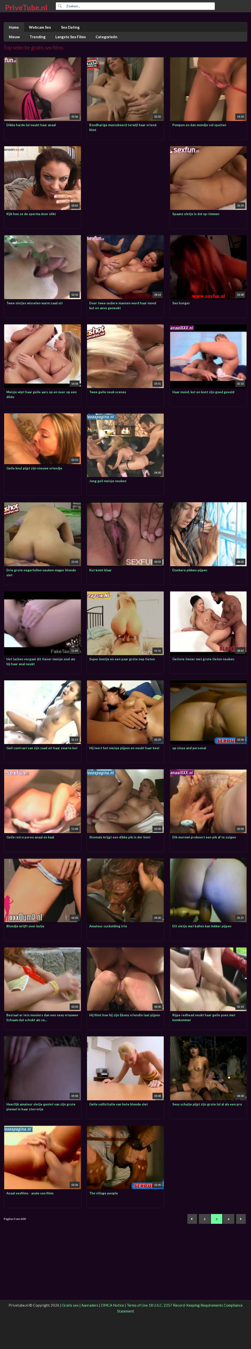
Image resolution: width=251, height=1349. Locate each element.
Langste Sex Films (70, 37)
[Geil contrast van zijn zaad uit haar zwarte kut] (42, 683)
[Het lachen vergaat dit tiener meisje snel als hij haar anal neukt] (42, 594)
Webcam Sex (40, 27)
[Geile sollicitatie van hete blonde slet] (125, 1039)
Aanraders (89, 1305)
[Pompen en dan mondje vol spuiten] (208, 60)
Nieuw (14, 37)
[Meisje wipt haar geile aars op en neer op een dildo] (42, 327)
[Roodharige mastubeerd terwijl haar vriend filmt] (125, 60)
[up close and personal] (208, 683)
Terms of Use (137, 1305)
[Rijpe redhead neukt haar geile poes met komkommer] (208, 950)
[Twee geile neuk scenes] (125, 327)
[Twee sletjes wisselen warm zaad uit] (42, 238)
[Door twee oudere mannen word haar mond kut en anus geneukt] (125, 238)
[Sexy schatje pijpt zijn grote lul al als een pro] (208, 1039)
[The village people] (125, 1128)
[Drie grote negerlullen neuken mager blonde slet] (42, 505)
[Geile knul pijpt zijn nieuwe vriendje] (42, 416)
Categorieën (106, 37)
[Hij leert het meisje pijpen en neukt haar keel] (125, 683)
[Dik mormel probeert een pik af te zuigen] (208, 772)
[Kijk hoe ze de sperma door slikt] (42, 149)
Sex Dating (70, 27)
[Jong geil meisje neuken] (125, 416)
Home (14, 27)
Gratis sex (70, 1305)
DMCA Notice (112, 1305)
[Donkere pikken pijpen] (208, 505)
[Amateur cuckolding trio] (125, 861)
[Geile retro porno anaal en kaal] (42, 772)
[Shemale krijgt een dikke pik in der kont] (125, 772)
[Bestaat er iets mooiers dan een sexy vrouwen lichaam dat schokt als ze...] (42, 950)
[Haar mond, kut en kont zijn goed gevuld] (208, 327)
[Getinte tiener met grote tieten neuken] (208, 594)
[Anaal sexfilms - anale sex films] (42, 1128)
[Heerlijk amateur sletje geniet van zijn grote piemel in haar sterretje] (42, 1039)
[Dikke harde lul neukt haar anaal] (42, 60)
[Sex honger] (208, 238)
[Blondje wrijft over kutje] (42, 861)
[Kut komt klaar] (125, 505)
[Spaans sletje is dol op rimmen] (208, 149)
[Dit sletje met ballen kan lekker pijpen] (208, 861)
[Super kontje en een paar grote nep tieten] (125, 594)
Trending (38, 37)
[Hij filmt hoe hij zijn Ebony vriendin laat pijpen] (125, 950)
